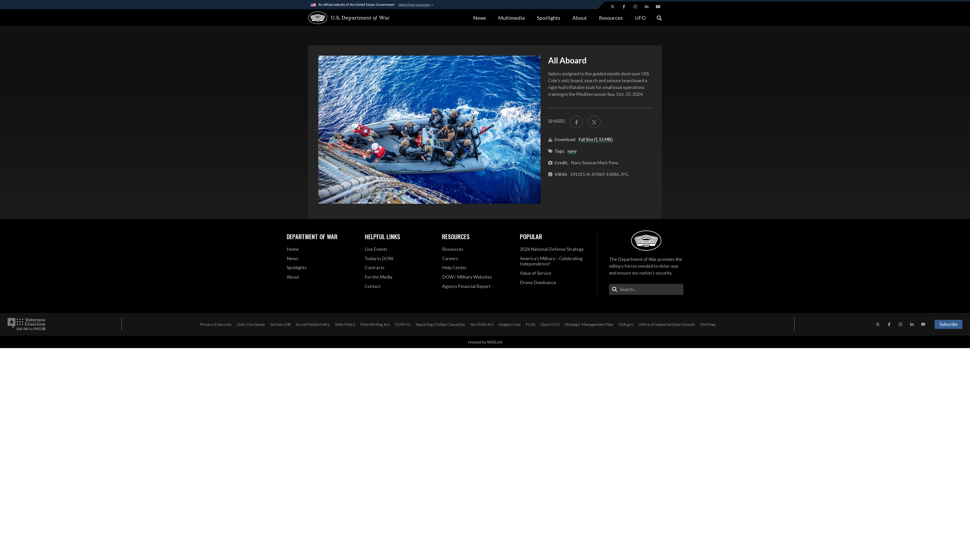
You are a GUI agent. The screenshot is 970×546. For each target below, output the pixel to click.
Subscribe (948, 324)
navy (572, 151)
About (579, 18)
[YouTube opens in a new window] (658, 6)
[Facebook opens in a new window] (624, 6)
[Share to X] (594, 122)
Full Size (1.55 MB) (596, 139)
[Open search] (659, 17)
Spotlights (548, 18)
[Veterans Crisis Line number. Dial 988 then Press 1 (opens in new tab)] (26, 324)
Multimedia (511, 18)
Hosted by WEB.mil (485, 341)
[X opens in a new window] (612, 6)
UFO (640, 18)
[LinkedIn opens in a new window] (646, 6)
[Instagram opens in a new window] (635, 6)
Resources (611, 18)
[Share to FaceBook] (576, 122)
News (479, 18)
